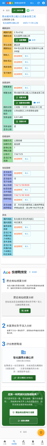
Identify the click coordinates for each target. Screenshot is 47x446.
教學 (33, 40)
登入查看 (25, 311)
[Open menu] (3, 3)
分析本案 (20, 10)
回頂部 (34, 272)
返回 (8, 10)
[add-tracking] (40, 432)
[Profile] (43, 3)
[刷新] (38, 3)
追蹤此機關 (25, 421)
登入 (32, 3)
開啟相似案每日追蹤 (25, 412)
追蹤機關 (22, 40)
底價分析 (22, 121)
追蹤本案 (22, 97)
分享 (32, 10)
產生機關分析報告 (25, 378)
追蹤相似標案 (24, 103)
